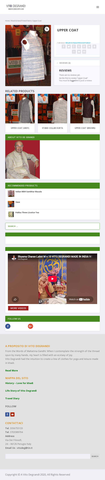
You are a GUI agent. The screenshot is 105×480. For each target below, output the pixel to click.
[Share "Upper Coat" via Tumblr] (79, 46)
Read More (11, 370)
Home (7, 21)
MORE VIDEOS (18, 308)
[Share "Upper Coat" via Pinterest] (84, 46)
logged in (74, 80)
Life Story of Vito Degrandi (21, 390)
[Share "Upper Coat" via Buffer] (94, 46)
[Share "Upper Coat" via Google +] (74, 46)
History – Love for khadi (19, 383)
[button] (47, 29)
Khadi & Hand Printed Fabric (21, 21)
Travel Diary (12, 398)
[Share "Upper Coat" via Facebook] (64, 46)
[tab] (77, 63)
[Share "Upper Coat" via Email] (79, 52)
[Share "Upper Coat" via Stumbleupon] (74, 52)
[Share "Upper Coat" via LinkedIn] (89, 46)
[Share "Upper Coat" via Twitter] (69, 46)
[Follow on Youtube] (12, 414)
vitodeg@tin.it (25, 447)
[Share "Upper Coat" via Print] (84, 52)
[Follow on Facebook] (7, 414)
